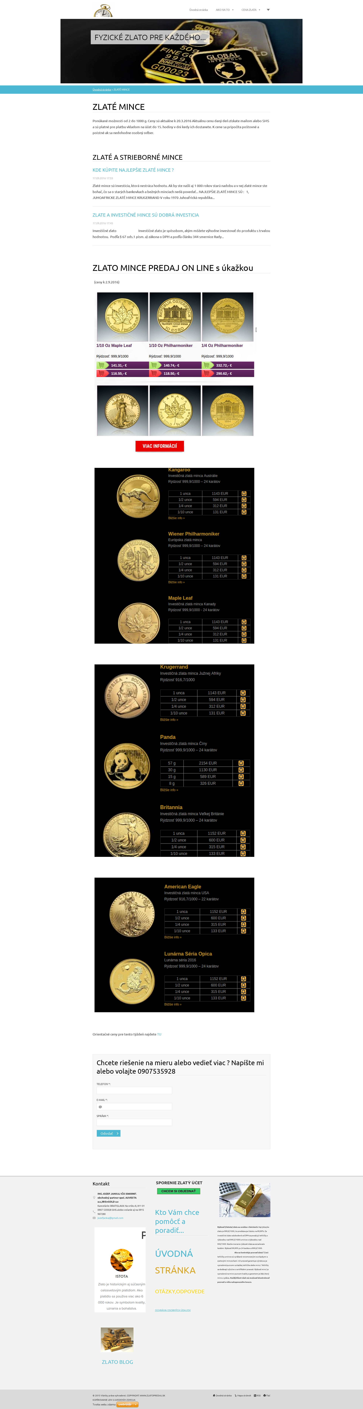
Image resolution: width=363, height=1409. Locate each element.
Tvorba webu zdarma (104, 1404)
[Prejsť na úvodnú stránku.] (103, 14)
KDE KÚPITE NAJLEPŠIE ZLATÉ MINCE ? (133, 170)
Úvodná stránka (198, 9)
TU (159, 1034)
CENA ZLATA (249, 9)
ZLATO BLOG (117, 1362)
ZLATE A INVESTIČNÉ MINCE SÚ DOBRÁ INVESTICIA (146, 215)
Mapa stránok (244, 1395)
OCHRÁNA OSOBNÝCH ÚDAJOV (173, 1310)
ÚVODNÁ (175, 1253)
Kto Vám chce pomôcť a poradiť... (177, 1221)
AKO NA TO (223, 9)
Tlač (268, 1395)
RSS (259, 1395)
